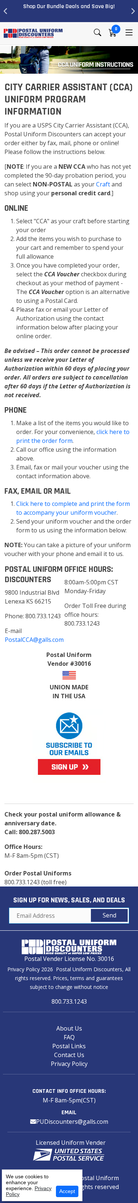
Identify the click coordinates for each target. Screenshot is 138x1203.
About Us (69, 1028)
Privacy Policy (69, 1064)
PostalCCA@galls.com (34, 640)
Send (109, 915)
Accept (67, 1191)
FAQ (69, 1037)
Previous (5, 11)
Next (132, 11)
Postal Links (69, 1046)
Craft (103, 184)
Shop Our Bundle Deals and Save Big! (69, 6)
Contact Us (69, 1055)
